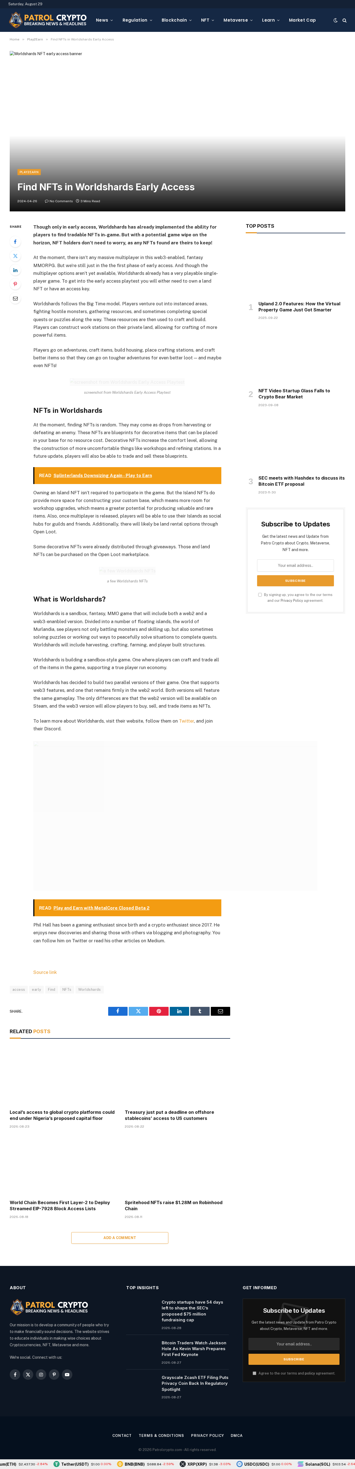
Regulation (135, 20)
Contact (122, 1436)
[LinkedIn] (15, 269)
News (102, 20)
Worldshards (89, 989)
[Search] (344, 20)
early (36, 989)
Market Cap (302, 20)
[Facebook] (15, 241)
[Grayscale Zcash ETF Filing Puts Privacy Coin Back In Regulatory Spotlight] (141, 1384)
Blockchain (174, 20)
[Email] (15, 298)
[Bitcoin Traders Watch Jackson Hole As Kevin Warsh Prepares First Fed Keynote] (141, 1349)
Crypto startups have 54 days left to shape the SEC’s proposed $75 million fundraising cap (192, 1310)
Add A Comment (119, 1238)
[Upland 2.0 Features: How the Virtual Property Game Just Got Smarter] (295, 268)
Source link (45, 972)
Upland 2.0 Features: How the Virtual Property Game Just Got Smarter (299, 307)
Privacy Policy (292, 600)
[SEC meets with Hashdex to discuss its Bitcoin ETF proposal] (295, 443)
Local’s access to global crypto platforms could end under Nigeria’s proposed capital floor (62, 1115)
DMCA (237, 1436)
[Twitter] (15, 255)
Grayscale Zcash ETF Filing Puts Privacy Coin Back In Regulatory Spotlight (195, 1383)
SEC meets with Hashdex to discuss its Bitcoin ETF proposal (301, 481)
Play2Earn (29, 172)
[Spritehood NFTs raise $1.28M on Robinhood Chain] (177, 1165)
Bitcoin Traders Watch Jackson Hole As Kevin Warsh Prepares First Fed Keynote (194, 1348)
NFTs (67, 989)
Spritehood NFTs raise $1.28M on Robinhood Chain (173, 1205)
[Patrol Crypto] (47, 20)
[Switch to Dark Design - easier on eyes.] (335, 20)
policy (310, 1373)
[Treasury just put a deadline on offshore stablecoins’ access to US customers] (177, 1075)
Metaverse (236, 20)
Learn (268, 20)
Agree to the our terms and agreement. (296, 1373)
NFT (205, 20)
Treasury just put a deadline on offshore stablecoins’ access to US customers (169, 1115)
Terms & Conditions (161, 1436)
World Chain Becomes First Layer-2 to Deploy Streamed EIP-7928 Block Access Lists (60, 1205)
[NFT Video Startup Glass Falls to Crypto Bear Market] (295, 355)
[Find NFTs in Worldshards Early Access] (177, 131)
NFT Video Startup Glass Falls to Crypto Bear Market (294, 394)
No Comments (61, 201)
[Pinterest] (15, 284)
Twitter (186, 721)
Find (51, 989)
